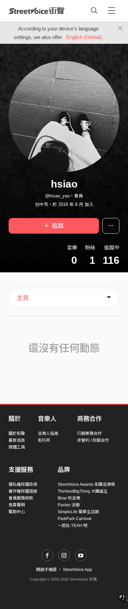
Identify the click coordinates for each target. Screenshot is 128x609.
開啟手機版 (46, 569)
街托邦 (44, 440)
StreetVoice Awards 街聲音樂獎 (86, 484)
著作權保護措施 (23, 491)
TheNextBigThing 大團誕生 (83, 491)
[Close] (120, 29)
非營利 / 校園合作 (93, 440)
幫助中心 (17, 511)
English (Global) (84, 37)
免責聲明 (17, 505)
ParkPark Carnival (74, 518)
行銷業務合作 (89, 433)
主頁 (23, 298)
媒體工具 (17, 447)
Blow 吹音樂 (69, 498)
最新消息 (17, 440)
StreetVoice (37, 10)
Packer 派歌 (69, 505)
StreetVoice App (77, 569)
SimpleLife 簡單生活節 (78, 511)
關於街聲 (17, 433)
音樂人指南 (48, 433)
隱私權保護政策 (23, 484)
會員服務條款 (21, 498)
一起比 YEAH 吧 (72, 525)
